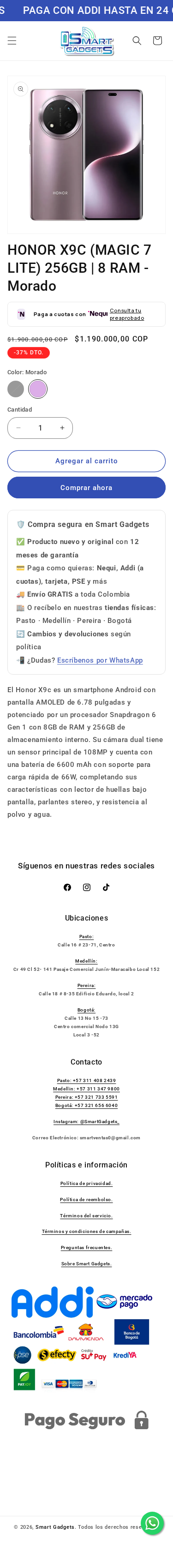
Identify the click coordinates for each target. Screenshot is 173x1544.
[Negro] (15, 389)
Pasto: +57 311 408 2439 (86, 1080)
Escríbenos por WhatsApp (100, 660)
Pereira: (87, 985)
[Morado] (38, 389)
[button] (12, 40)
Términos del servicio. (86, 1215)
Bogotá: (86, 1009)
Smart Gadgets (55, 1527)
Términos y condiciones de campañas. (86, 1231)
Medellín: (86, 961)
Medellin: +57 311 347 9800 (86, 1088)
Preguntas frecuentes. (87, 1247)
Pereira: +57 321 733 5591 (86, 1097)
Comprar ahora (86, 488)
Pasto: (86, 936)
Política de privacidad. (86, 1183)
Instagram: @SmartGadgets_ (86, 1121)
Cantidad (19, 409)
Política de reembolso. (86, 1199)
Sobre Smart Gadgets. (86, 1263)
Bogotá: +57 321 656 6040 (86, 1105)
